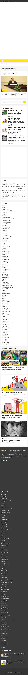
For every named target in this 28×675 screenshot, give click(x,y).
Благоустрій (11, 127)
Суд (16, 196)
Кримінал (18, 189)
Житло (3, 261)
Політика (4, 308)
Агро (16, 183)
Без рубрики (4, 220)
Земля (3, 267)
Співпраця (4, 324)
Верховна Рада (8, 184)
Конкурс (4, 274)
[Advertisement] (14, 44)
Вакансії (4, 232)
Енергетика (4, 259)
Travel (3, 215)
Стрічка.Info (3, 450)
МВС (3, 280)
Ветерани (13, 184)
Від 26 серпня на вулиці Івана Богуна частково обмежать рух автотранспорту (16, 123)
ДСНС (6, 186)
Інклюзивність (5, 269)
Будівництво (5, 228)
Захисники (14, 135)
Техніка (3, 332)
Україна (3, 342)
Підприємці (4, 303)
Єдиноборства (7, 183)
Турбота (4, 339)
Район (3, 316)
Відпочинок (4, 238)
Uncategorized (5, 217)
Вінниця (10, 110)
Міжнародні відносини (7, 285)
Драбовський (18, 186)
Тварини (4, 329)
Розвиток (17, 110)
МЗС (8, 190)
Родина (3, 319)
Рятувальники (5, 196)
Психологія (4, 314)
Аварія (13, 183)
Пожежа (5, 193)
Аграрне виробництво (7, 219)
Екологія (4, 256)
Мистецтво (4, 284)
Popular (3, 209)
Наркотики (18, 190)
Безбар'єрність (5, 222)
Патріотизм (4, 301)
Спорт (21, 110)
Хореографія (5, 344)
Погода (3, 306)
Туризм (3, 340)
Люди (3, 279)
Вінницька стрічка (18, 672)
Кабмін (9, 189)
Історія (3, 271)
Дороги (18, 118)
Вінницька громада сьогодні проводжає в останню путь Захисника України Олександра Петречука (14, 440)
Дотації (14, 186)
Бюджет (4, 184)
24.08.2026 (10, 116)
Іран (10, 183)
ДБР (2, 186)
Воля (3, 248)
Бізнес (3, 225)
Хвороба (23, 196)
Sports (3, 212)
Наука (3, 292)
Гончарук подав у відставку (9, 73)
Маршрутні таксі (12, 190)
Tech (3, 214)
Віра (3, 243)
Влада (3, 245)
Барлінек (24, 183)
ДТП (10, 186)
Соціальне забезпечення (7, 323)
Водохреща (17, 184)
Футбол (21, 196)
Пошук (24, 102)
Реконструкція (11, 119)
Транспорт (17, 119)
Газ (20, 184)
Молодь (4, 288)
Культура (4, 275)
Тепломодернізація (6, 331)
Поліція (15, 193)
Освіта (3, 298)
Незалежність (5, 293)
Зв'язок (3, 264)
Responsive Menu (25, 1)
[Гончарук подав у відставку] (14, 84)
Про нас (3, 647)
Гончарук (23, 184)
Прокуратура (6, 195)
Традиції (4, 336)
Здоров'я (4, 266)
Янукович (3, 198)
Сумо (18, 196)
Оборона (4, 295)
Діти (13, 110)
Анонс (18, 183)
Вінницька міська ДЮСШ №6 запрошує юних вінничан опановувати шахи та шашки (16, 113)
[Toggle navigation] (2, 60)
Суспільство (4, 327)
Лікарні (3, 190)
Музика (3, 290)
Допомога (4, 253)
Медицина (4, 282)
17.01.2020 (4, 74)
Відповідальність (6, 236)
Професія (4, 313)
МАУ (6, 190)
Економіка (4, 258)
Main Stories (4, 207)
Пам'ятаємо (20, 135)
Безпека (10, 118)
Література (4, 277)
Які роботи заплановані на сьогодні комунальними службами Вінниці (15, 131)
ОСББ (3, 297)
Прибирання (4, 311)
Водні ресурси (5, 246)
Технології (4, 334)
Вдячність (4, 233)
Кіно (3, 272)
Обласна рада (22, 190)
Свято (10, 196)
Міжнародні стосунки (6, 287)
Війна (3, 240)
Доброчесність (5, 251)
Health (3, 206)
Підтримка (4, 305)
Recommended (5, 210)
